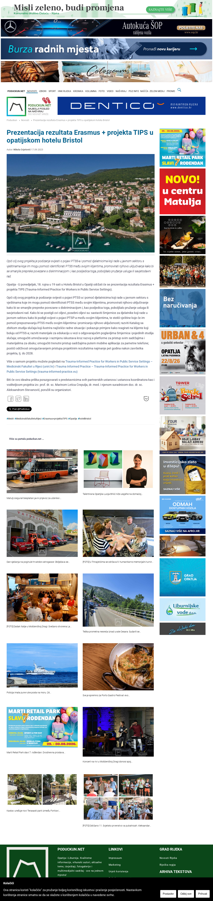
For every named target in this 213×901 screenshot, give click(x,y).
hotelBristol (85, 418)
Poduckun (12, 120)
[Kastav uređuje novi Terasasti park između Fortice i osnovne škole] (42, 789)
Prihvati (202, 893)
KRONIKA (78, 91)
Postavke (168, 893)
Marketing (115, 864)
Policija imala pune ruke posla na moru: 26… (29, 692)
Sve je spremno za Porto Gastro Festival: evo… (106, 695)
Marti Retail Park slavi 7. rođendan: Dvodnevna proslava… (36, 752)
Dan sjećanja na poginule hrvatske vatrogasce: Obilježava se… (38, 562)
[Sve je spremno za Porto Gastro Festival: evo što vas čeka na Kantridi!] (118, 666)
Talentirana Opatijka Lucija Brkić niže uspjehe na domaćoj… (113, 494)
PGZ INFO (134, 91)
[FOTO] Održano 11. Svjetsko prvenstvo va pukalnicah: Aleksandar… (117, 825)
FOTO (102, 91)
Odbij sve (186, 893)
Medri (11, 418)
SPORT (52, 91)
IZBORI (42, 91)
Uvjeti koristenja (118, 871)
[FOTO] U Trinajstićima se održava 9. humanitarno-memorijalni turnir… (118, 562)
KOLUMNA (91, 91)
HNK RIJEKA (64, 91)
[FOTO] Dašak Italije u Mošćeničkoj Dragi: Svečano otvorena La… (39, 626)
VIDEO (110, 91)
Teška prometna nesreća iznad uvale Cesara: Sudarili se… (112, 631)
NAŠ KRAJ (121, 91)
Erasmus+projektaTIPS (55, 418)
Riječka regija (168, 864)
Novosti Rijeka (168, 858)
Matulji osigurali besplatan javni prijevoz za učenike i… (34, 498)
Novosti (25, 120)
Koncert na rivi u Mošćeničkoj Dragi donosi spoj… (107, 761)
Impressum (115, 858)
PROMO (171, 91)
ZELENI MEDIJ (157, 91)
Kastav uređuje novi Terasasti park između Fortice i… (33, 810)
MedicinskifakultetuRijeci (28, 418)
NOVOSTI (32, 91)
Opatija (73, 418)
